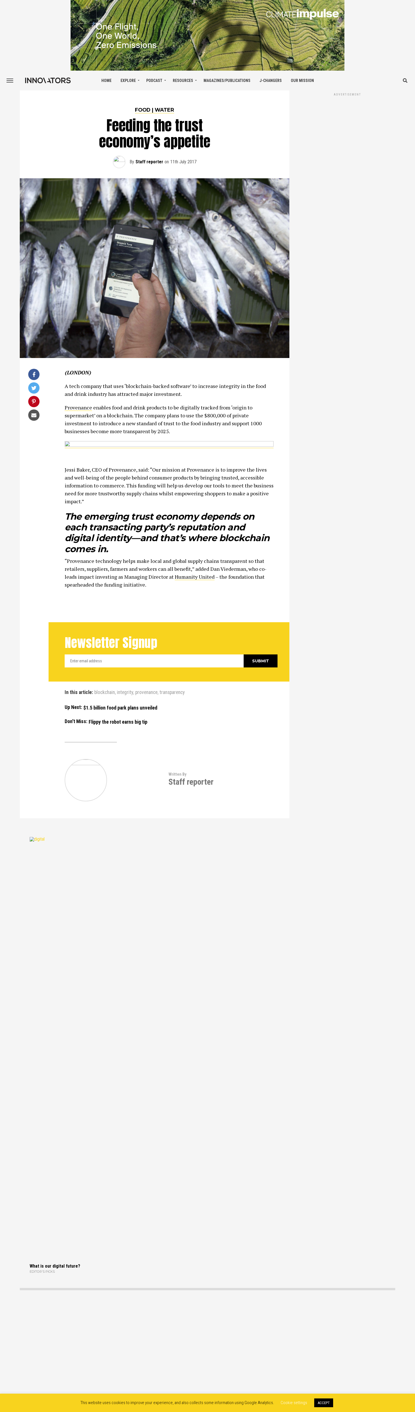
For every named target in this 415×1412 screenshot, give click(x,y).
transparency (172, 692)
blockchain (104, 692)
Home (106, 80)
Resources (183, 80)
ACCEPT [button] (324, 1403)
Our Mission (302, 80)
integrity (125, 692)
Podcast (154, 80)
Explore (128, 80)
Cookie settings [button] (294, 1402)
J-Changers (270, 80)
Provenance (78, 407)
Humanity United (195, 576)
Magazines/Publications (227, 80)
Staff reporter (149, 161)
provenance (146, 692)
